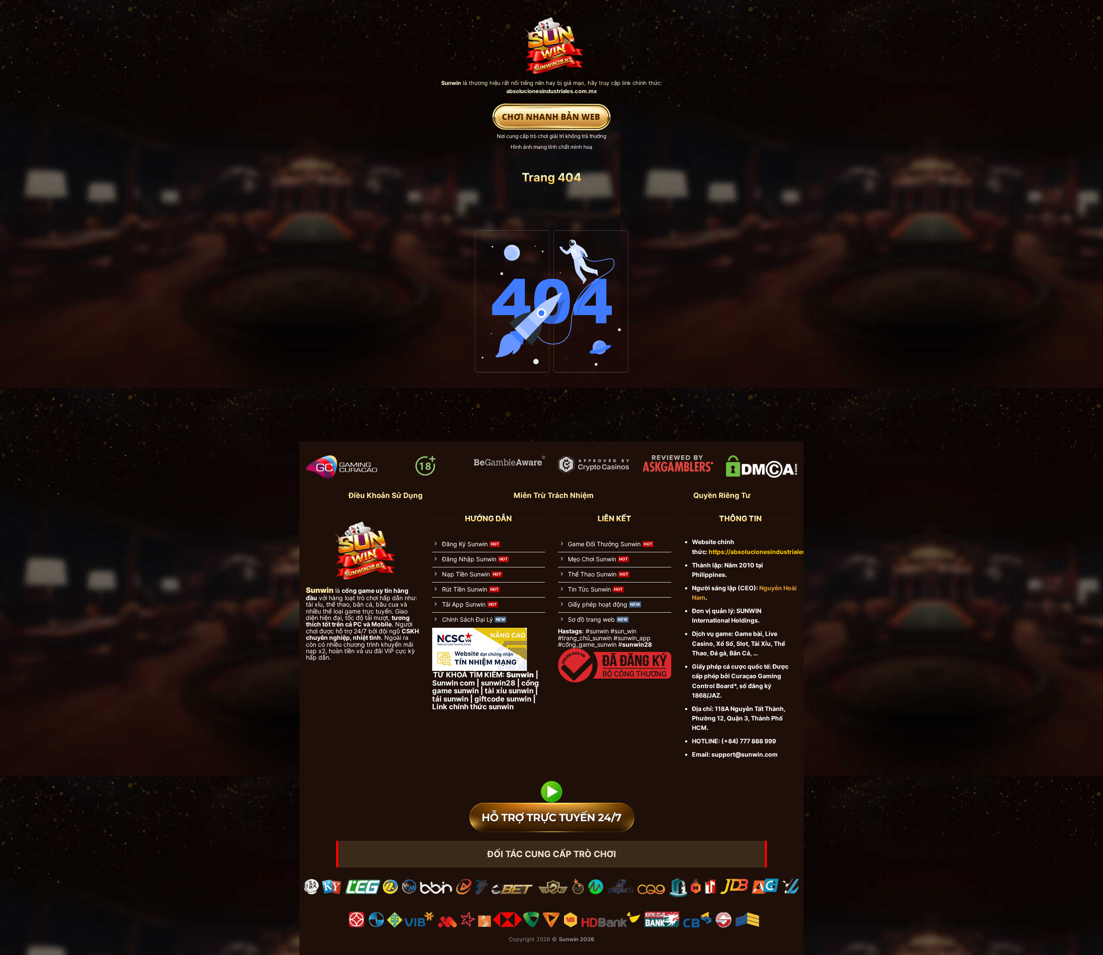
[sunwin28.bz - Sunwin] (552, 42)
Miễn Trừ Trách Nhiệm (554, 495)
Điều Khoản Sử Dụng (386, 495)
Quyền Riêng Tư (722, 495)
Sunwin (569, 939)
